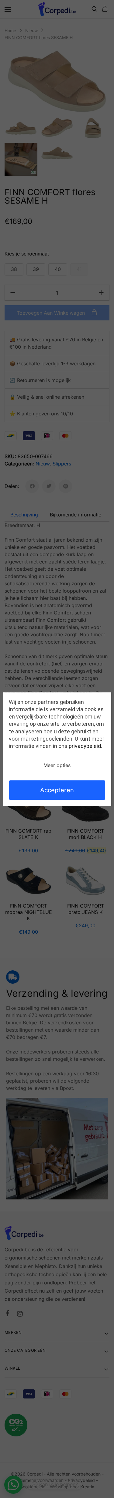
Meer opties (57, 765)
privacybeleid (85, 746)
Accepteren (57, 790)
